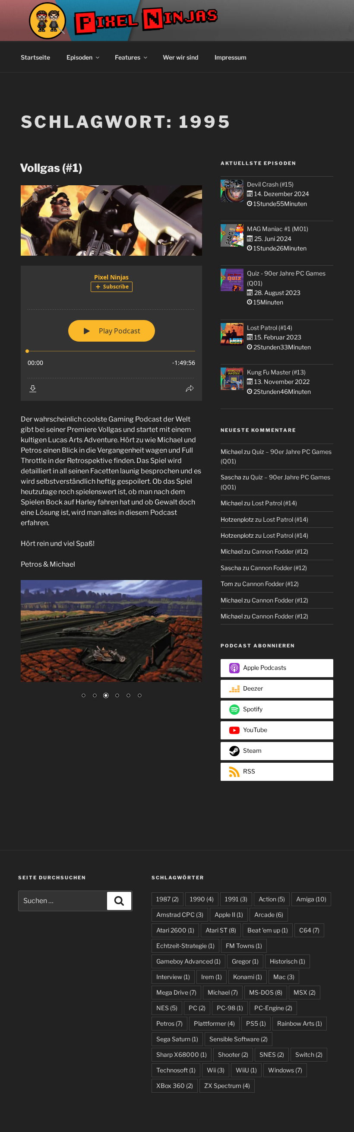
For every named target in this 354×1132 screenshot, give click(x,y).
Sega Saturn (177, 1039)
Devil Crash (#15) (270, 184)
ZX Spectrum (227, 1085)
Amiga (311, 899)
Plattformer (214, 1023)
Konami (247, 976)
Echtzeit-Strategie (185, 945)
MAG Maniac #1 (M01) (277, 228)
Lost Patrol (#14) (269, 327)
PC (197, 1008)
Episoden (79, 57)
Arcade (268, 914)
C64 (309, 930)
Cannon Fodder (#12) (280, 551)
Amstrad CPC (179, 914)
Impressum (231, 57)
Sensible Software (238, 1039)
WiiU (246, 1070)
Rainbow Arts (299, 1023)
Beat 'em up (267, 930)
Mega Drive (176, 992)
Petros (169, 1023)
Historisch (287, 961)
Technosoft (176, 1070)
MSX (305, 992)
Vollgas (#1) (51, 167)
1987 (167, 899)
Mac (283, 976)
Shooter (233, 1054)
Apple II (229, 914)
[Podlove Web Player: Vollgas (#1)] (111, 333)
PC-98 (230, 1008)
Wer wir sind (180, 57)
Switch (308, 1054)
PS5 (256, 1023)
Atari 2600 (175, 930)
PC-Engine (273, 1008)
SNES (271, 1054)
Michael (223, 992)
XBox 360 (174, 1085)
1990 (202, 899)
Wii (215, 1070)
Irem (211, 976)
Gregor (245, 961)
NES (166, 1008)
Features (127, 57)
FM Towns (244, 945)
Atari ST (220, 930)
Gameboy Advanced (188, 961)
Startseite (35, 57)
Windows (285, 1070)
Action (272, 899)
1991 (236, 899)
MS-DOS (265, 992)
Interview (173, 976)
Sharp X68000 (181, 1054)
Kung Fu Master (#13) (276, 372)
